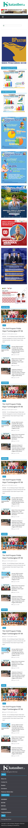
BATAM (4, 325)
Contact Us (4, 782)
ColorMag (9, 825)
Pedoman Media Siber (7, 792)
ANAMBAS (4, 799)
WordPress (16, 825)
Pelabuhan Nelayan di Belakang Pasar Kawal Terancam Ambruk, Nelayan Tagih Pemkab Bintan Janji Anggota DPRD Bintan (18, 372)
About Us (3, 779)
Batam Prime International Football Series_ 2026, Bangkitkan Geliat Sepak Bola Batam (18, 361)
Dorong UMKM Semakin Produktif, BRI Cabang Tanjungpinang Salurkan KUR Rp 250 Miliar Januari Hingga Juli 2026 (18, 349)
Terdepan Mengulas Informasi (17, 823)
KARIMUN (4, 809)
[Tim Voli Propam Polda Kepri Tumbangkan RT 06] (14, 316)
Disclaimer (4, 788)
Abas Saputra (14, 334)
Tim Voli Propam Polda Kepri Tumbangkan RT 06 (12, 329)
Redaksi (3, 785)
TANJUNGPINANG (6, 812)
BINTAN (3, 806)
